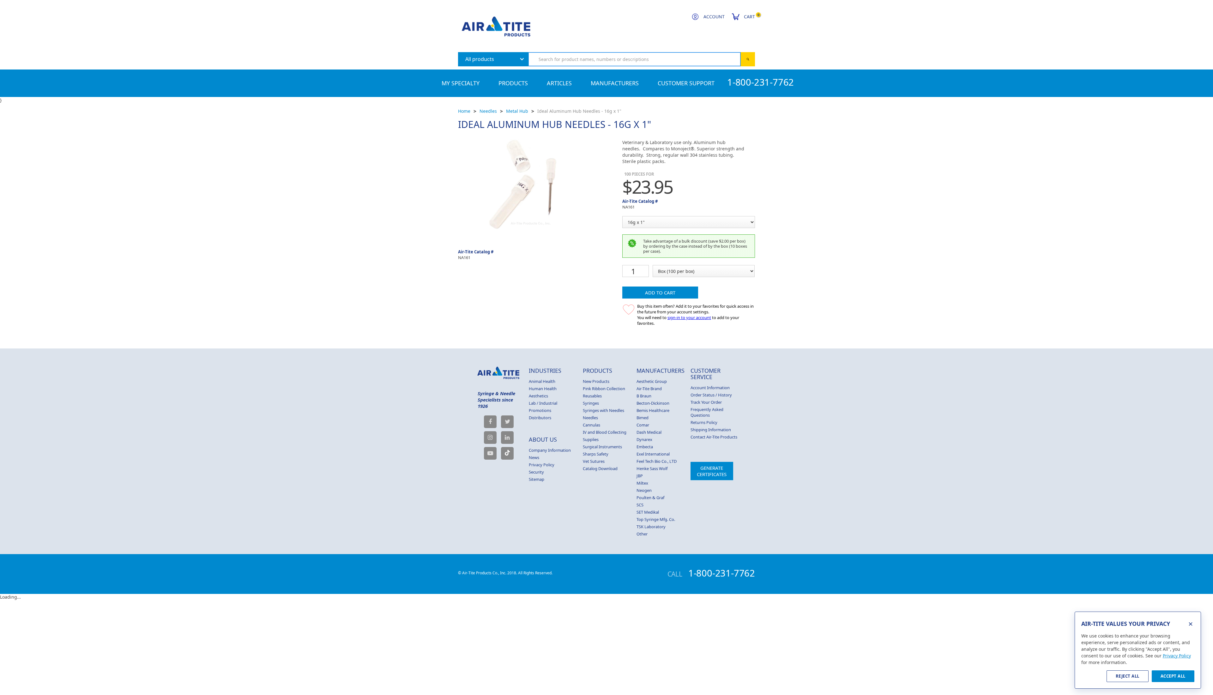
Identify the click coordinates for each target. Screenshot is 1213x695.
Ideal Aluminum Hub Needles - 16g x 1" (579, 111)
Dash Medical (649, 432)
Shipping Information (711, 429)
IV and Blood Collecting (604, 432)
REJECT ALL (1127, 676)
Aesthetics (538, 396)
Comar (643, 425)
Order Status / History (711, 395)
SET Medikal (648, 512)
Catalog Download (600, 468)
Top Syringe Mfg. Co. (656, 519)
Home (464, 111)
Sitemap (536, 479)
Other (642, 534)
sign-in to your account (689, 317)
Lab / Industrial (543, 403)
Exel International (653, 454)
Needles (488, 111)
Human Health (543, 388)
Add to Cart (660, 292)
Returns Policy (704, 422)
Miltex (642, 483)
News (534, 457)
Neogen (644, 490)
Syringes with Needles (603, 410)
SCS (640, 505)
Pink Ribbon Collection (604, 388)
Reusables (592, 396)
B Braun (644, 396)
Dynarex (644, 439)
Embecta (645, 447)
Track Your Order (706, 402)
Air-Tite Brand (649, 388)
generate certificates (712, 471)
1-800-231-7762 (760, 82)
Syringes (591, 403)
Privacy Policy (541, 465)
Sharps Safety (595, 454)
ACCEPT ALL (1173, 676)
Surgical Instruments (602, 447)
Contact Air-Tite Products (714, 437)
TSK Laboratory (651, 526)
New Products (596, 381)
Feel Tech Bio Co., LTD (657, 461)
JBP (640, 476)
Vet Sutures (594, 461)
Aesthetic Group (652, 381)
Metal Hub (517, 111)
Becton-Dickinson (653, 403)
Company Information (550, 450)
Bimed (643, 417)
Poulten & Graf (650, 497)
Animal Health (542, 381)
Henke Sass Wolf (652, 468)
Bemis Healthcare (653, 410)
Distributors (540, 417)
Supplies (591, 439)
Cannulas (591, 425)
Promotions (540, 410)
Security (536, 472)
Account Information (710, 387)
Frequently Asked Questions (707, 412)
